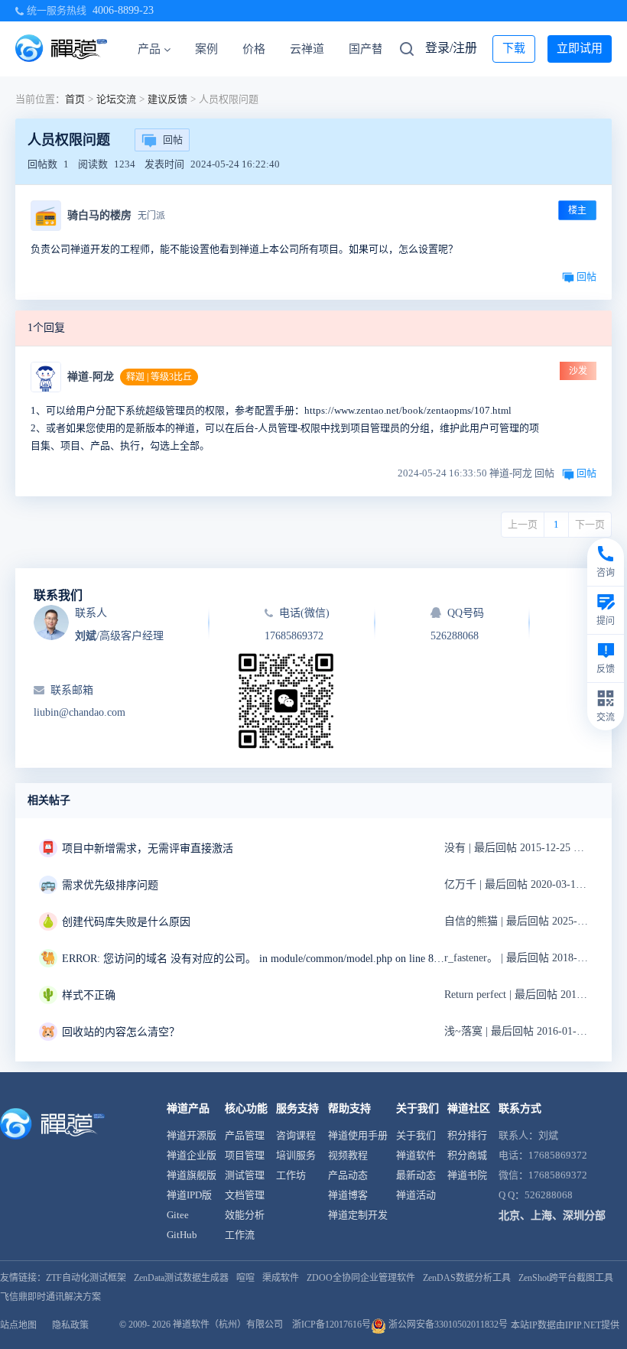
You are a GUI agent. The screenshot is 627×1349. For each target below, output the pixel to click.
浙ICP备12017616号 (331, 1324)
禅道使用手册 (358, 1135)
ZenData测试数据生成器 (181, 1278)
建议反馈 (167, 99)
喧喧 (245, 1278)
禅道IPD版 (189, 1195)
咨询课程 (296, 1135)
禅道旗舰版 (191, 1175)
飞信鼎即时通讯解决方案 (50, 1297)
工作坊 (291, 1175)
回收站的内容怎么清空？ (121, 1032)
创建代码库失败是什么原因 (126, 922)
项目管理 (245, 1155)
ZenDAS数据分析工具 (467, 1278)
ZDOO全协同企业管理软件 (361, 1278)
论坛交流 (116, 99)
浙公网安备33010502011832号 (447, 1324)
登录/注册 (451, 47)
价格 (253, 49)
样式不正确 (88, 995)
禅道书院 (467, 1175)
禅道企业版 (191, 1155)
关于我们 (416, 1135)
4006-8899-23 (123, 10)
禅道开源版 (191, 1135)
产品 (149, 49)
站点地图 (18, 1325)
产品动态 (348, 1175)
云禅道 (307, 49)
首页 (75, 99)
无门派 (151, 215)
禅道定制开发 (358, 1215)
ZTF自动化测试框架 (86, 1278)
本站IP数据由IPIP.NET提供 (565, 1325)
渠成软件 (280, 1278)
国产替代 (372, 49)
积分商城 (467, 1155)
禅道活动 (416, 1195)
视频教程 (348, 1155)
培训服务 (296, 1155)
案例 (206, 49)
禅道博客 (348, 1195)
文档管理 (245, 1195)
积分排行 (467, 1135)
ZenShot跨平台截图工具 (565, 1278)
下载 (513, 48)
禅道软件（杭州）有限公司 (228, 1324)
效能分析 (245, 1215)
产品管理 (245, 1135)
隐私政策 (70, 1325)
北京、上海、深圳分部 (552, 1215)
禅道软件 (416, 1155)
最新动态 (416, 1175)
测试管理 (245, 1175)
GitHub (182, 1234)
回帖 (173, 139)
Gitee (178, 1215)
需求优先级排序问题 (110, 885)
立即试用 (580, 48)
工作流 (240, 1234)
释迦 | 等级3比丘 (159, 377)
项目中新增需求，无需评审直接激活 (147, 848)
